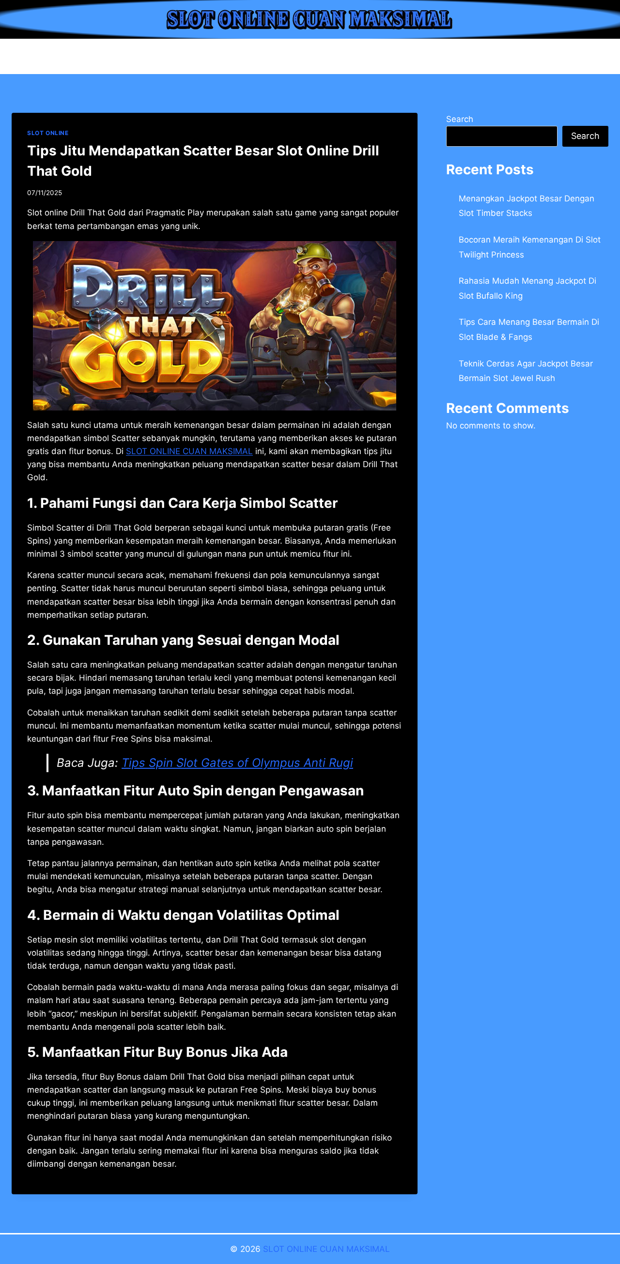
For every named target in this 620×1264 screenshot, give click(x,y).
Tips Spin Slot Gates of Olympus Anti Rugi (237, 763)
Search (459, 119)
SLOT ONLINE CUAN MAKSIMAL (326, 1249)
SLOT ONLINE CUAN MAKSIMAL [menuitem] (189, 451)
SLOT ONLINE (48, 133)
